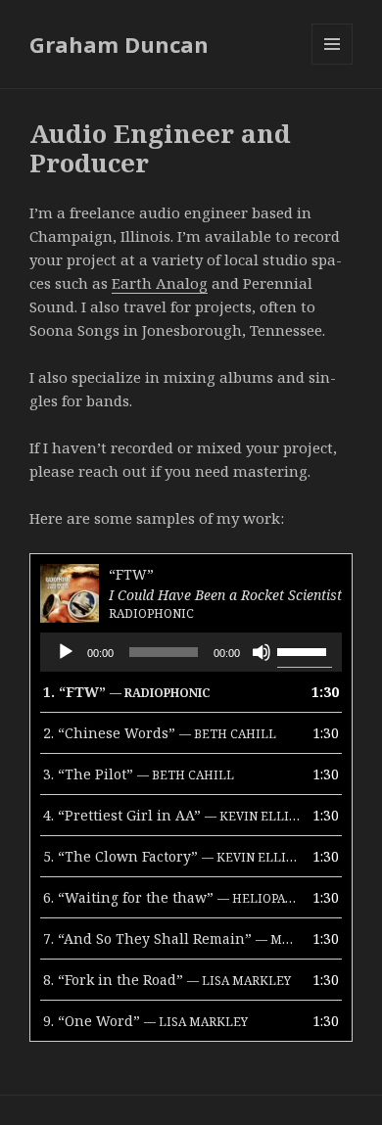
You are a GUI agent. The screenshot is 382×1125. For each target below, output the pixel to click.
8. (167, 979)
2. (159, 733)
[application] (191, 652)
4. (171, 815)
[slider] (304, 650)
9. (145, 1020)
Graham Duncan (119, 44)
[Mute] (261, 652)
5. (171, 856)
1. (127, 691)
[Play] (65, 652)
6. (171, 897)
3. (138, 774)
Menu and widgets (332, 64)
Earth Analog (160, 283)
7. (171, 938)
